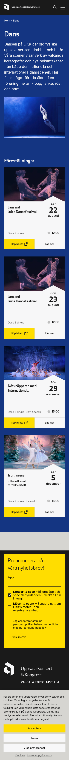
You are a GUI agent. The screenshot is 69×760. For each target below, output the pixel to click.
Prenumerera (19, 636)
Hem (7, 20)
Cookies (20, 755)
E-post (11, 577)
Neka (34, 738)
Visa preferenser (34, 748)
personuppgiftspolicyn (33, 627)
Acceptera (34, 728)
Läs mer (49, 244)
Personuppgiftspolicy (39, 755)
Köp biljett (17, 244)
